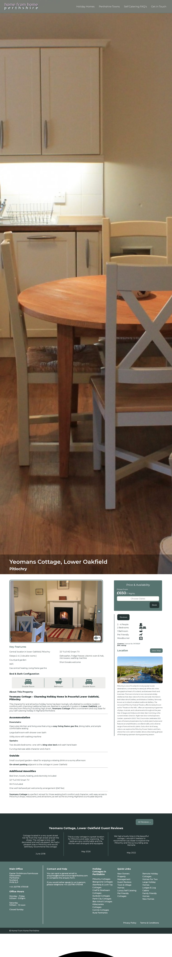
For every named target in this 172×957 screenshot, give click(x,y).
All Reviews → (144, 822)
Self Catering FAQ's (135, 6)
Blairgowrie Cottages (102, 882)
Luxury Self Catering (126, 890)
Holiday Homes (85, 6)
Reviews (123, 617)
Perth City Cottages (101, 899)
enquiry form (69, 878)
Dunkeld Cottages (101, 896)
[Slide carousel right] (99, 611)
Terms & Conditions (149, 923)
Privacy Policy (129, 923)
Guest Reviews (124, 882)
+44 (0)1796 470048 (18, 887)
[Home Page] (21, 6)
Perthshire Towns (109, 6)
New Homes (148, 899)
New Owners (123, 874)
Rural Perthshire (100, 913)
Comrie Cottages (100, 910)
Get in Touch (158, 6)
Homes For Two (150, 879)
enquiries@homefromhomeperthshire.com (67, 876)
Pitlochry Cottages (101, 879)
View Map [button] (156, 650)
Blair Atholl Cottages (102, 901)
